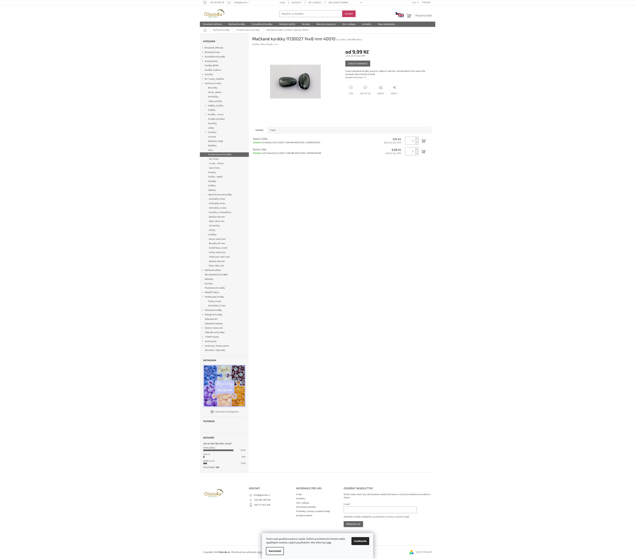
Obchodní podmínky (338, 2)
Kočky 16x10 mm (217, 252)
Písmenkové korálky (215, 288)
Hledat (349, 13)
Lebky (211, 128)
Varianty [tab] (259, 130)
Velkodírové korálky (215, 332)
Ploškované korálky (214, 297)
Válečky (212, 190)
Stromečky (214, 225)
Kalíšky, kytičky (215, 105)
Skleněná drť (211, 319)
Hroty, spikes (214, 92)
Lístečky (212, 132)
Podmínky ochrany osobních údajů (313, 511)
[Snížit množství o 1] (417, 143)
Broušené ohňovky (214, 47)
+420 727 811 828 (262, 505)
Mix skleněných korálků (216, 274)
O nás (282, 2)
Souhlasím (360, 541)
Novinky (209, 283)
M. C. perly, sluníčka (214, 79)
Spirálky (212, 181)
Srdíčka (212, 185)
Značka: (265, 44)
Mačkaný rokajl (215, 141)
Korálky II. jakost (213, 70)
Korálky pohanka (216, 119)
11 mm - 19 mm (216, 163)
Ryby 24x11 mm (216, 221)
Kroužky (209, 74)
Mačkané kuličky (213, 270)
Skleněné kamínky (214, 323)
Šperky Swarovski (214, 328)
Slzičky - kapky (215, 176)
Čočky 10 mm (214, 301)
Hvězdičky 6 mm (217, 199)
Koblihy (211, 110)
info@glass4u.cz (262, 495)
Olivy (210, 150)
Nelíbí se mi (208, 461)
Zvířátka (212, 234)
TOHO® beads (212, 337)
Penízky (212, 172)
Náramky (209, 279)
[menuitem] (212, 24)
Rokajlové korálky (213, 314)
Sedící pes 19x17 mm (219, 257)
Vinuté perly (211, 341)
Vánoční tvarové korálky (220, 194)
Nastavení (275, 551)
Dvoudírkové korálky (215, 56)
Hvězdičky (213, 96)
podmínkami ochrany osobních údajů (391, 517)
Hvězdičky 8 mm (217, 203)
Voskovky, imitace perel (217, 346)
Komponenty (211, 61)
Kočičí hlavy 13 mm (218, 248)
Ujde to (206, 454)
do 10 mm (214, 159)
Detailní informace (354, 77)
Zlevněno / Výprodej (215, 350)
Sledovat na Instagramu (227, 411)
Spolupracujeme (304, 515)
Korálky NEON (211, 65)
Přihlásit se (353, 524)
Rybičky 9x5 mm (217, 217)
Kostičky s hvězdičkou (220, 212)
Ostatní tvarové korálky (220, 154)
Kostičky (212, 123)
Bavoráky (212, 87)
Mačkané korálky (213, 83)
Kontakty (297, 2)
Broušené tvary (212, 52)
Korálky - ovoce (216, 114)
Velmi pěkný (209, 447)
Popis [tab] (273, 130)
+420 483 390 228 (262, 500)
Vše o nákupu (315, 2)
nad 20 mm (214, 168)
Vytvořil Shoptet (424, 552)
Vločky (212, 230)
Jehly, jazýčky (215, 101)
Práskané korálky (213, 310)
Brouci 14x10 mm (217, 239)
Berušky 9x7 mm (217, 243)
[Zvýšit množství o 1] (417, 139)
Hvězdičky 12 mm (217, 208)
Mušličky (212, 145)
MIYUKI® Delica (212, 292)
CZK (414, 2)
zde (329, 542)
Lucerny (212, 136)
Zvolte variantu (358, 63)
